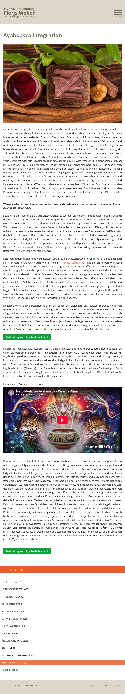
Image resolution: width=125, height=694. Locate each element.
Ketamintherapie (12, 604)
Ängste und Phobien (15, 640)
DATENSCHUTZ (102, 685)
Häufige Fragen (11, 582)
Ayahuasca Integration (16, 662)
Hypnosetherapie (12, 596)
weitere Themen (62, 670)
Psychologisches (62, 611)
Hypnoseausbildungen (72, 262)
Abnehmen (8, 648)
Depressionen (10, 633)
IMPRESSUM (117, 685)
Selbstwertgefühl (13, 626)
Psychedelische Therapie (17, 655)
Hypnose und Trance (15, 589)
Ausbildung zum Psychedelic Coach (27, 337)
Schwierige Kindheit (14, 618)
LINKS (89, 685)
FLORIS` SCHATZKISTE (16, 570)
